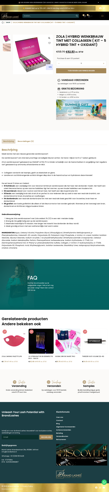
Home (3, 22)
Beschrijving (8, 141)
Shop (8, 22)
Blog (58, 424)
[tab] (8, 141)
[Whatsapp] (104, 482)
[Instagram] (103, 8)
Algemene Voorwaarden (65, 427)
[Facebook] (100, 8)
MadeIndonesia (17, 489)
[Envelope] (103, 487)
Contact (59, 420)
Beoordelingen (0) (26, 141)
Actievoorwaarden (63, 430)
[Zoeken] (77, 16)
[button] (49, 38)
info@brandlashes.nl (9, 452)
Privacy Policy (27, 486)
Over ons (59, 417)
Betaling (59, 433)
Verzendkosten (62, 436)
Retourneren (61, 439)
